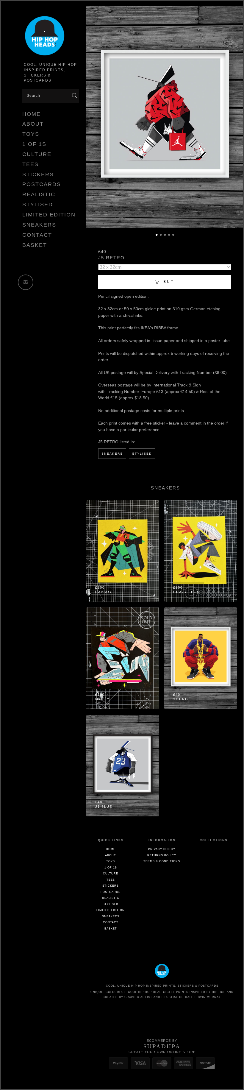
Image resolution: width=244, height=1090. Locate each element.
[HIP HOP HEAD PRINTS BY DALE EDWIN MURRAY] (50, 37)
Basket (34, 245)
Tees (30, 164)
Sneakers (39, 225)
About (33, 124)
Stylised (37, 205)
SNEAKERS (112, 453)
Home (31, 114)
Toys (30, 134)
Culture (36, 154)
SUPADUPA (162, 1046)
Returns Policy (161, 855)
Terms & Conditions (161, 861)
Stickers (38, 174)
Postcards (41, 184)
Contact (37, 235)
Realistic (38, 194)
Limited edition (49, 215)
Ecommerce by (162, 1040)
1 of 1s (34, 144)
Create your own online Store (162, 1052)
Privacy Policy (161, 849)
